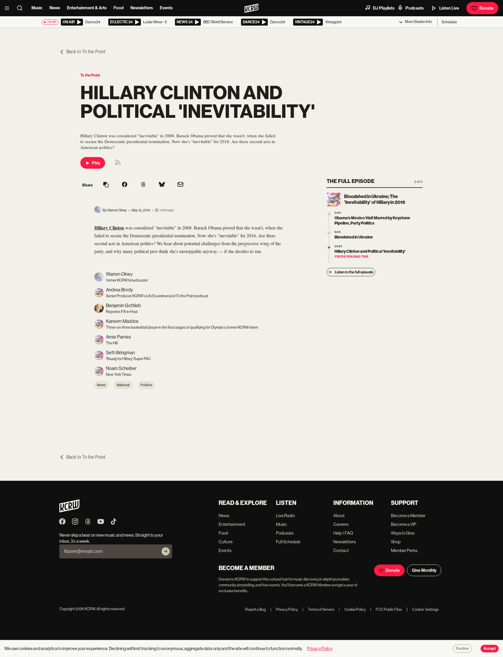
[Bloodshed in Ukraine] (329, 233)
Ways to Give (403, 532)
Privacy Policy (284, 609)
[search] (21, 8)
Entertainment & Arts (87, 7)
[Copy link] (106, 185)
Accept (489, 648)
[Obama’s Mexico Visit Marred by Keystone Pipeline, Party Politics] (329, 214)
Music (36, 7)
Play (96, 162)
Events (166, 7)
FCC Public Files (386, 609)
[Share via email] (180, 185)
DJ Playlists (383, 8)
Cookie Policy (352, 609)
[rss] (117, 164)
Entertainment (232, 524)
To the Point (90, 75)
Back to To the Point (85, 51)
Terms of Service (318, 609)
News (54, 7)
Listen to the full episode (354, 272)
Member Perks (404, 550)
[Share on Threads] (143, 184)
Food (118, 7)
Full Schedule (288, 541)
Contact (341, 550)
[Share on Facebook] (124, 184)
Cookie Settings (425, 609)
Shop (396, 541)
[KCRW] (69, 510)
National (123, 385)
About (339, 515)
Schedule (449, 22)
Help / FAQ (343, 532)
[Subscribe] (166, 551)
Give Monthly (424, 570)
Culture (226, 541)
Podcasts (414, 8)
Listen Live (449, 8)
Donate (486, 8)
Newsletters (141, 7)
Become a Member (408, 515)
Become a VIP (403, 524)
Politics (146, 385)
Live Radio (285, 515)
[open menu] (8, 8)
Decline (462, 648)
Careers (340, 524)
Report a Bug (255, 609)
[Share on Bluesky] (162, 184)
